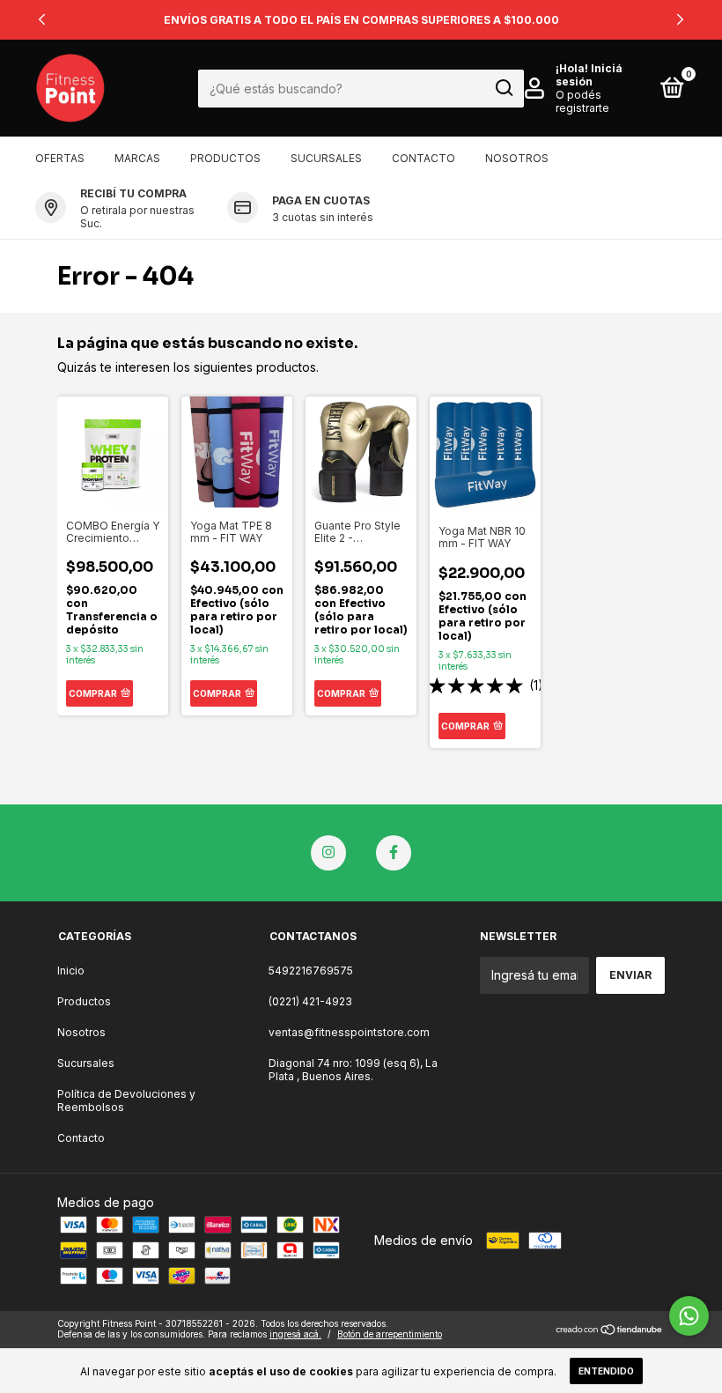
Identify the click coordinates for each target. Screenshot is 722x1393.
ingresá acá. (295, 1334)
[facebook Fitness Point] (393, 853)
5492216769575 (311, 970)
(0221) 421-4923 (310, 1001)
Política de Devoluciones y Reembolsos (126, 1100)
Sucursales (326, 158)
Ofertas (60, 158)
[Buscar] (503, 88)
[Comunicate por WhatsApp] (689, 1316)
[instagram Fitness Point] (328, 853)
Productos (225, 158)
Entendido (606, 1371)
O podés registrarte (582, 101)
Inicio (71, 970)
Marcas (137, 158)
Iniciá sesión (589, 75)
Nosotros (517, 158)
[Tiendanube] (610, 1330)
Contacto (423, 158)
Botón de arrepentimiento (389, 1334)
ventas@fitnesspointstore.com (349, 1032)
